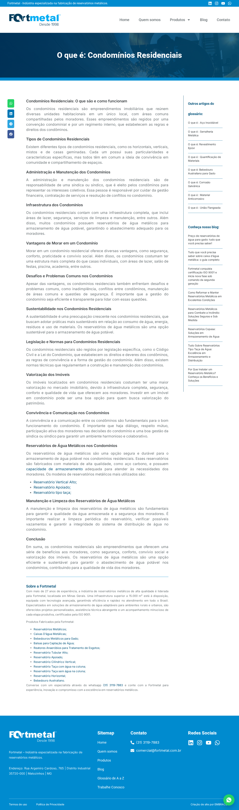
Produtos (177, 20)
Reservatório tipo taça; (52, 492)
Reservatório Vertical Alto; (55, 482)
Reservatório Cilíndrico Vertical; (55, 662)
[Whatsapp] (230, 3)
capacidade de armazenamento (54, 469)
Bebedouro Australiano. (49, 680)
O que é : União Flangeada (204, 207)
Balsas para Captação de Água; (54, 643)
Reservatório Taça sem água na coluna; (60, 671)
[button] (10, 103)
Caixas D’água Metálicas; (50, 634)
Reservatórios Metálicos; (50, 629)
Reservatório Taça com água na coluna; (60, 666)
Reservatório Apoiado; (52, 487)
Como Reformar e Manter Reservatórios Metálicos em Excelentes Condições (205, 296)
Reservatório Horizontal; (50, 676)
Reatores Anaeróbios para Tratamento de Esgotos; (67, 648)
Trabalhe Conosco (110, 787)
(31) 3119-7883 (113, 685)
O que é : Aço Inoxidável (203, 122)
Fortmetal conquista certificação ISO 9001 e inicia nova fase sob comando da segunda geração (202, 276)
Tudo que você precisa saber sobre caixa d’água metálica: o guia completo (203, 256)
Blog (203, 20)
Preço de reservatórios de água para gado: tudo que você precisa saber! (204, 239)
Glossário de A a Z (110, 778)
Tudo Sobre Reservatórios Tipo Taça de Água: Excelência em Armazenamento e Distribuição (204, 353)
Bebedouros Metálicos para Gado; (56, 638)
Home (124, 20)
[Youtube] (223, 3)
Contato (223, 20)
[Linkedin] (210, 3)
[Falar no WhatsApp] (229, 800)
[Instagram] (216, 3)
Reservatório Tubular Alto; (51, 652)
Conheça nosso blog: (203, 227)
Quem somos (150, 20)
